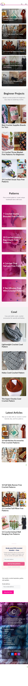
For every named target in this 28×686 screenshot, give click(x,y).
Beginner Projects (9, 629)
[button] (22, 4)
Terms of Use (7, 642)
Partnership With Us (9, 644)
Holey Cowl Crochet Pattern (13, 373)
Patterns (6, 631)
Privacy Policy (8, 640)
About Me (7, 638)
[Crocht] (3, 4)
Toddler (6, 635)
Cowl (5, 633)
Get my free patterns (14, 564)
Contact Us (7, 637)
